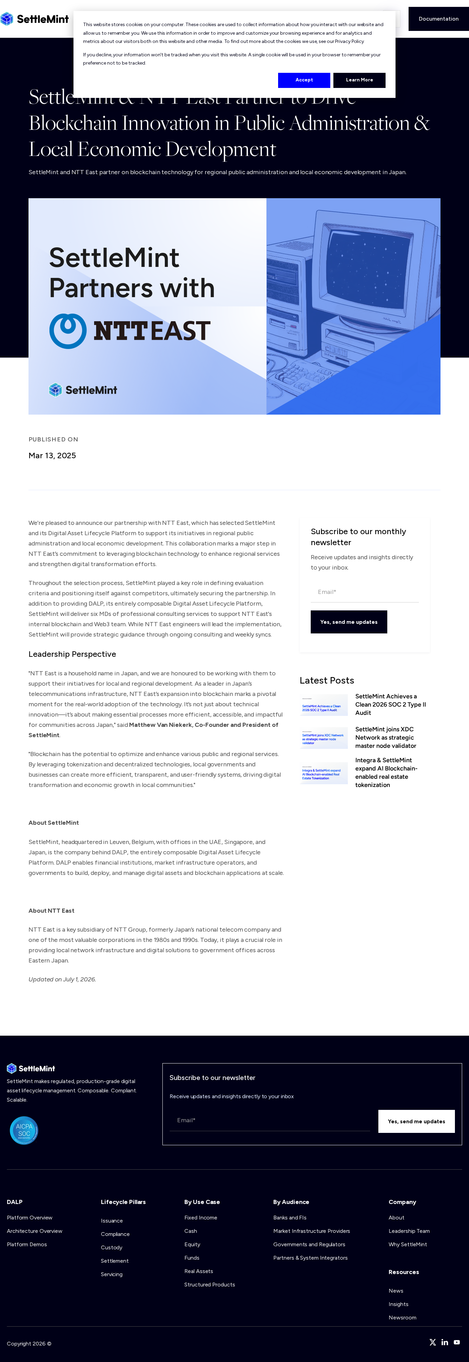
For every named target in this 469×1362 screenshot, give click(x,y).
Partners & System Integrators (310, 1257)
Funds (191, 1257)
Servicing (112, 1274)
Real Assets (198, 1271)
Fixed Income (200, 1217)
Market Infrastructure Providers (311, 1231)
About (396, 1217)
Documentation (439, 18)
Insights (398, 1304)
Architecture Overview (34, 1231)
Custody (111, 1247)
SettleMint (43, 842)
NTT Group (130, 929)
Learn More (359, 80)
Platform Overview (30, 1217)
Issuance (112, 1220)
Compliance (115, 1234)
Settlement (115, 1261)
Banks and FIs (290, 1217)
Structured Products (209, 1284)
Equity (192, 1244)
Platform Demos (27, 1244)
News (396, 1290)
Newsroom (402, 1317)
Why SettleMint (408, 1244)
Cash (190, 1231)
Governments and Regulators (309, 1244)
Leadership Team (409, 1231)
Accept (304, 80)
